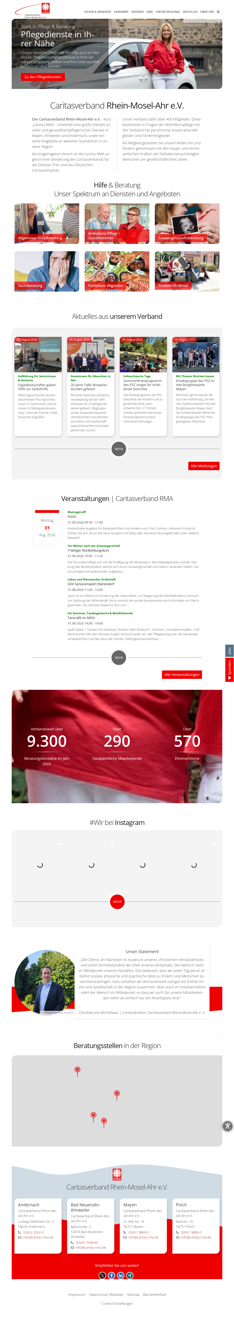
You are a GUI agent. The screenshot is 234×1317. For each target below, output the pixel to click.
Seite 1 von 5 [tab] (103, 85)
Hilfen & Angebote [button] (97, 12)
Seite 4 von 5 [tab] (124, 85)
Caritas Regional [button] (168, 12)
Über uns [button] (207, 12)
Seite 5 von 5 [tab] (131, 85)
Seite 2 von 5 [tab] (110, 85)
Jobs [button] (149, 12)
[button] (217, 12)
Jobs (229, 650)
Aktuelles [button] (190, 12)
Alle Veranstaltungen (182, 674)
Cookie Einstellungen (117, 1303)
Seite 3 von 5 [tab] (117, 85)
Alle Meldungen (204, 465)
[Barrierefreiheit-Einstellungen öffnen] (227, 1125)
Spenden (137, 12)
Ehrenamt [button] (121, 12)
